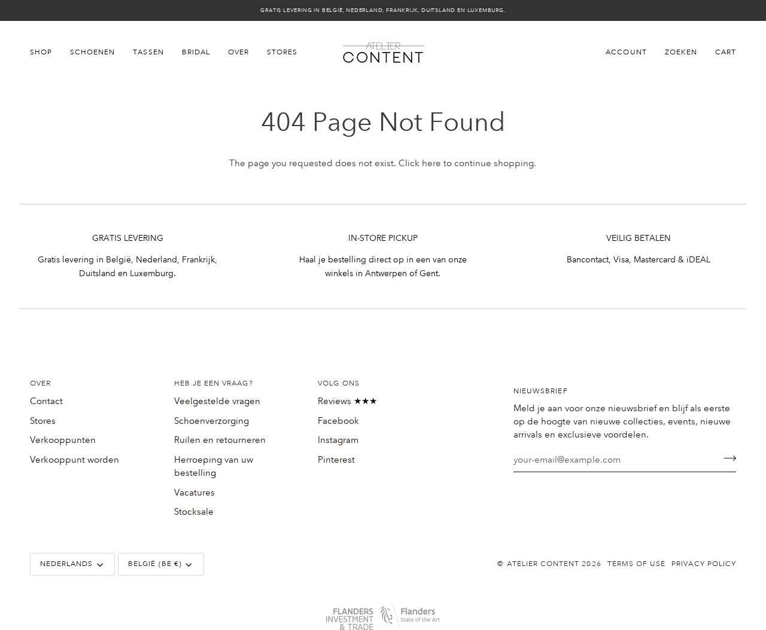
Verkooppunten (63, 440)
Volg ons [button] (338, 383)
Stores (43, 420)
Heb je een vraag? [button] (213, 383)
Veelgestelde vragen (217, 401)
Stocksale (194, 511)
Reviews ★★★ (347, 401)
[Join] (726, 458)
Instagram (338, 440)
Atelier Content (543, 563)
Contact (46, 401)
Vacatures (194, 492)
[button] (45, 52)
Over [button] (40, 383)
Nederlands (66, 563)
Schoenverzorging (211, 420)
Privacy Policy (703, 563)
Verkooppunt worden (74, 459)
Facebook (338, 420)
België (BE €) (155, 563)
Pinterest (336, 459)
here (431, 163)
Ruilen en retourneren (220, 440)
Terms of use (636, 563)
